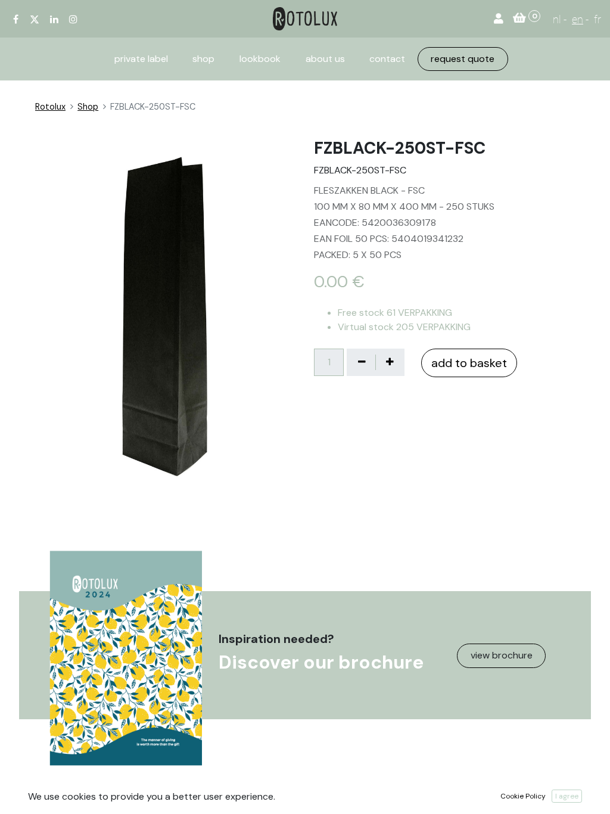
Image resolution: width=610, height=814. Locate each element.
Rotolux (50, 106)
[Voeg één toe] (389, 362)
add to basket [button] (469, 363)
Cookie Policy (523, 796)
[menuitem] (141, 59)
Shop (87, 106)
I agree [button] (566, 796)
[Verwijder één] (361, 362)
